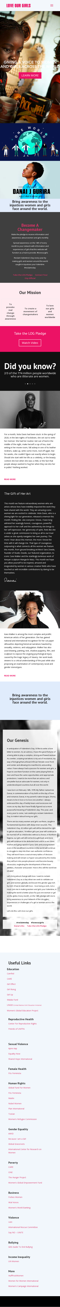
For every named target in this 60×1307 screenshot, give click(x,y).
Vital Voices (13, 1202)
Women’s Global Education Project (22, 1010)
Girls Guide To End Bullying (20, 1247)
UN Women (13, 1261)
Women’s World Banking (19, 1207)
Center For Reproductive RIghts (22, 1023)
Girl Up (10, 994)
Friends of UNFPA (16, 1029)
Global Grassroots (16, 1144)
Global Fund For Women (19, 1087)
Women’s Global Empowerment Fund (25, 1182)
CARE (9, 978)
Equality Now (14, 1053)
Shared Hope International (20, 1059)
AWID (11, 1133)
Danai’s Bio (19, 926)
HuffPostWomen (15, 1275)
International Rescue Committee (23, 1227)
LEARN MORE (30, 75)
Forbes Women (15, 1197)
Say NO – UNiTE (15, 1232)
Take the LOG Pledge (23, 275)
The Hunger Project (17, 1177)
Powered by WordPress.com (30, 1303)
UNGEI (24, 1005)
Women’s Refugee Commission (22, 1119)
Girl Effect (11, 984)
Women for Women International (23, 1281)
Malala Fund (12, 999)
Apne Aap (12, 1048)
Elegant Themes (29, 1300)
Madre (11, 1098)
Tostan (11, 1114)
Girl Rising (11, 989)
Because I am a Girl (17, 1139)
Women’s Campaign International (23, 1286)
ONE (10, 1172)
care (10, 1222)
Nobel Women (14, 1103)
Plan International (16, 1108)
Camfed (10, 973)
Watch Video (30, 343)
